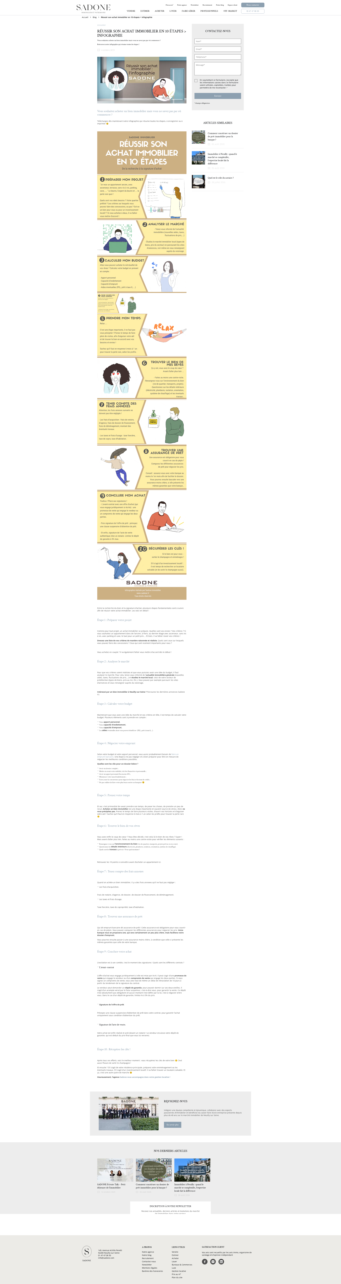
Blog (95, 17)
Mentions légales (149, 1268)
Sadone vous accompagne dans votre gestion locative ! (145, 1077)
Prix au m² (176, 1274)
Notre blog (146, 1255)
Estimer (175, 1255)
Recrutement (148, 1258)
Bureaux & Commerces (182, 1264)
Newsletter (147, 1264)
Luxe (174, 1268)
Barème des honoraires (152, 1271)
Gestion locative (179, 1271)
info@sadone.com (106, 1258)
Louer (174, 1261)
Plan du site (177, 1277)
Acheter (175, 1258)
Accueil (85, 17)
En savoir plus (173, 1124)
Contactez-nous (149, 1261)
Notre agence (148, 1252)
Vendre (175, 1252)
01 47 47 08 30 (253, 11)
